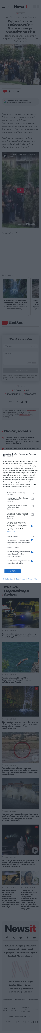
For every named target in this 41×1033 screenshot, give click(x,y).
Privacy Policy (33, 579)
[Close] (37, 454)
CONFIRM (12, 571)
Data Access (20, 579)
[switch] (32, 499)
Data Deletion (8, 579)
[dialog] (20, 516)
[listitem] (20, 493)
